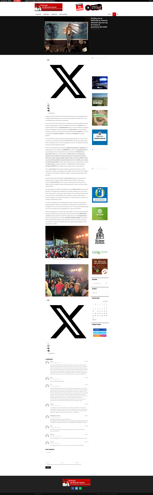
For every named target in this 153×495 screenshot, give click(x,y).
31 (93, 317)
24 (93, 315)
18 (95, 313)
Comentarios (46, 14)
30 (106, 315)
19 (97, 313)
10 (93, 311)
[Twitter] (110, 14)
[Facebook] (108, 14)
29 (104, 315)
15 (104, 311)
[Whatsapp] (111, 14)
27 (99, 315)
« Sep (93, 319)
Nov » (96, 319)
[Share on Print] (48, 108)
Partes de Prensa (63, 14)
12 (97, 311)
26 (97, 315)
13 (99, 311)
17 (93, 313)
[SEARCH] (106, 283)
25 (95, 315)
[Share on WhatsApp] (48, 106)
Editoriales (38, 14)
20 (99, 313)
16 (106, 311)
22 (104, 313)
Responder (86, 361)
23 (106, 313)
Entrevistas (54, 14)
